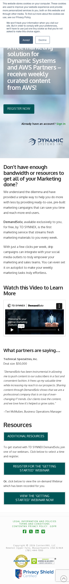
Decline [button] (43, 39)
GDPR (53, 526)
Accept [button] (26, 39)
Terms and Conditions (34, 524)
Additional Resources (25, 436)
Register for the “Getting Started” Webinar (34, 468)
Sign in (61, 123)
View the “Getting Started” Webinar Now (35, 498)
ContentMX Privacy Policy (30, 526)
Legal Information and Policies (34, 521)
